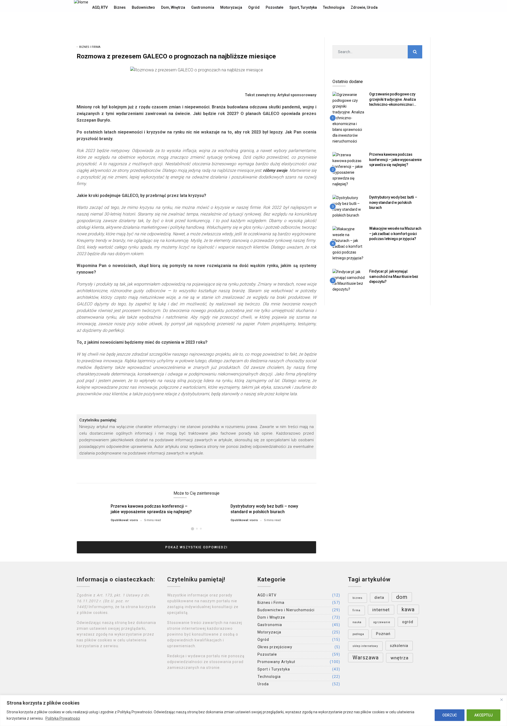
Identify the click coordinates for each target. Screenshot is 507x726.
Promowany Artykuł (276, 662)
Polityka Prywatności (62, 718)
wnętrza (400, 657)
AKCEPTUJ (483, 715)
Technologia (269, 676)
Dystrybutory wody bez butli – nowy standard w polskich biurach (264, 509)
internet (381, 609)
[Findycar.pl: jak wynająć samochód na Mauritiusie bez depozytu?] (348, 280)
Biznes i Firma (89, 47)
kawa (408, 609)
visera (134, 520)
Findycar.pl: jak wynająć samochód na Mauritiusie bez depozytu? (393, 276)
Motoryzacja (269, 632)
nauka (357, 622)
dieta (379, 597)
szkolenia (399, 646)
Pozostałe (267, 654)
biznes (358, 597)
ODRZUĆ (449, 715)
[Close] (501, 699)
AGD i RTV (266, 595)
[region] (253, 710)
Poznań (383, 634)
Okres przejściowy (274, 647)
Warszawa (366, 657)
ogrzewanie (381, 622)
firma (356, 610)
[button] (192, 528)
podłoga (358, 634)
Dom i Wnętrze (271, 617)
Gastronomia (269, 625)
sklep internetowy (365, 646)
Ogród (263, 639)
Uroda (263, 684)
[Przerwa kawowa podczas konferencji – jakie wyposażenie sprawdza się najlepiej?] (348, 169)
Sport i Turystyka (273, 669)
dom (401, 597)
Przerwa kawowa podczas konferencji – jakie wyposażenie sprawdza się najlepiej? (151, 509)
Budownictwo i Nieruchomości (285, 610)
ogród (407, 622)
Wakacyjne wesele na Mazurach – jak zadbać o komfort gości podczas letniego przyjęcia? (395, 233)
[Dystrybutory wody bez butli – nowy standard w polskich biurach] (348, 206)
